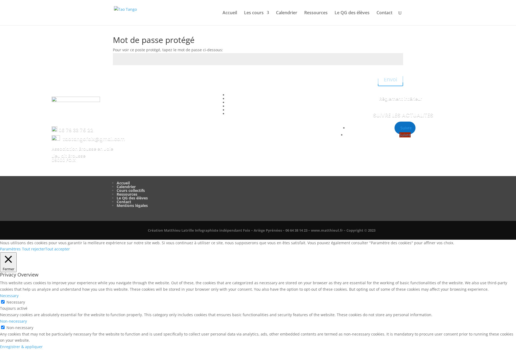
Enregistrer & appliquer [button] (21, 346)
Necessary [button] (9, 295)
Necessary (15, 302)
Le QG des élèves (352, 13)
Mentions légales (132, 205)
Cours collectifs (131, 190)
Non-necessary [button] (13, 321)
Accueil (230, 13)
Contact (384, 13)
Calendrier (286, 13)
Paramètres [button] (10, 248)
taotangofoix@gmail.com (94, 139)
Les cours (254, 13)
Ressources (316, 13)
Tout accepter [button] (57, 248)
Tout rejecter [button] (33, 248)
